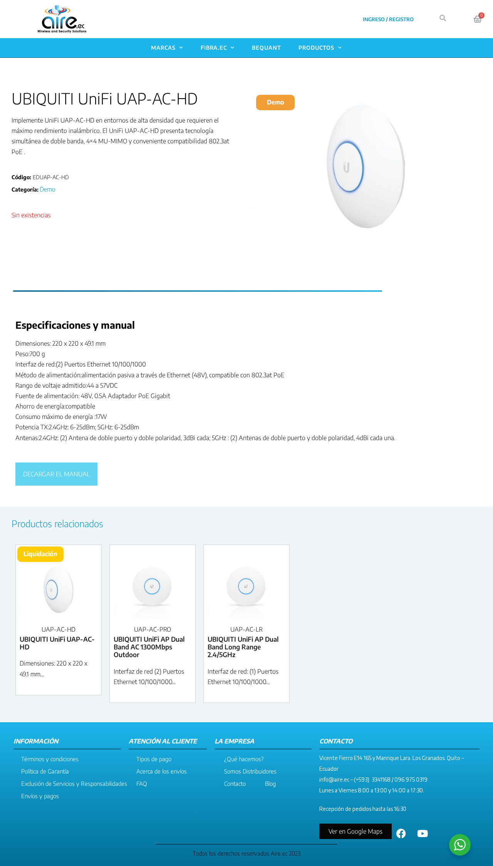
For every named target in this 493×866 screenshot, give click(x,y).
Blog (270, 783)
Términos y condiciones (50, 758)
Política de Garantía (45, 771)
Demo (47, 189)
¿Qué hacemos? (244, 758)
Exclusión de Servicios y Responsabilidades (74, 783)
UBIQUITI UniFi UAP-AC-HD (57, 643)
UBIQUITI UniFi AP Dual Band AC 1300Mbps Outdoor (149, 647)
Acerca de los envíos (161, 771)
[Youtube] (422, 833)
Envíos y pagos (40, 795)
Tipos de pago (153, 758)
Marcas (163, 47)
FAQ (141, 783)
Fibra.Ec (214, 47)
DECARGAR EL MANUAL (56, 474)
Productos (316, 47)
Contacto (235, 783)
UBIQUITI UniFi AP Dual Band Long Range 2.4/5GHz (243, 647)
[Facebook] (401, 833)
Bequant (266, 47)
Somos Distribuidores (250, 771)
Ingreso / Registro (388, 19)
